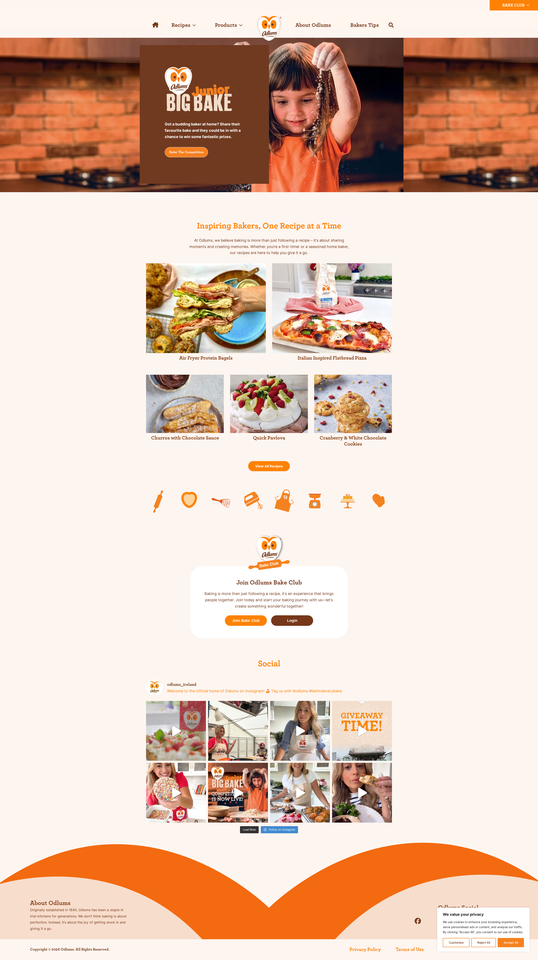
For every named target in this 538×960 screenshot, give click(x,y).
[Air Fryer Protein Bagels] (206, 308)
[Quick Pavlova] (269, 404)
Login (292, 620)
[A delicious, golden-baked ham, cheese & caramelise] (362, 793)
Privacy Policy (365, 949)
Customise (456, 942)
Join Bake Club (246, 620)
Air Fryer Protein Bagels (206, 358)
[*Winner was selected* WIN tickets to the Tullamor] (362, 731)
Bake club (513, 5)
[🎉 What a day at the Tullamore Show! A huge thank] (238, 731)
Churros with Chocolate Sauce (185, 438)
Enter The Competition (186, 152)
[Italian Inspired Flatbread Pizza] (332, 308)
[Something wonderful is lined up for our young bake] (238, 793)
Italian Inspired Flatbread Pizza (332, 358)
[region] (483, 930)
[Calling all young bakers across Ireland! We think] (176, 793)
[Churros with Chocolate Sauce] (185, 404)
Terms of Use (410, 949)
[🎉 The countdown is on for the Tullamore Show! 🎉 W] (300, 731)
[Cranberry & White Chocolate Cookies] (353, 404)
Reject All (483, 942)
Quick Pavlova (269, 438)
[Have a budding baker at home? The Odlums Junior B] (300, 793)
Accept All (511, 942)
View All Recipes (269, 466)
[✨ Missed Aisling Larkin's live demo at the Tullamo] (176, 731)
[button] (527, 5)
